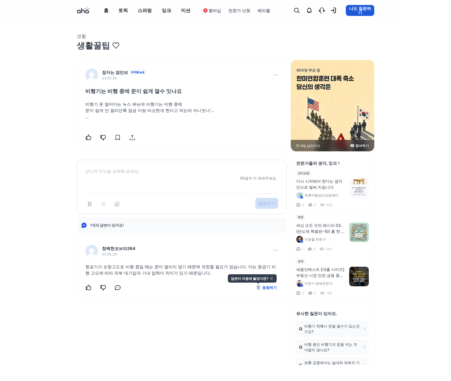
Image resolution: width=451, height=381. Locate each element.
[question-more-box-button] (275, 75)
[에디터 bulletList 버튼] (103, 204)
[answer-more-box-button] (275, 250)
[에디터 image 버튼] (117, 204)
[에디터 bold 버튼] (89, 204)
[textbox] (182, 167)
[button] (275, 75)
